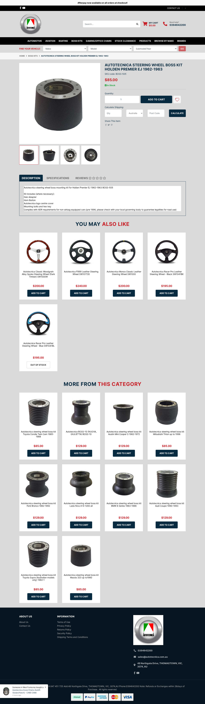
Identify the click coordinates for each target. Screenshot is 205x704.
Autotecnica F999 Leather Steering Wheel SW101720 (81, 272)
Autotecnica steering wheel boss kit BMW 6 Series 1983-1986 (124, 504)
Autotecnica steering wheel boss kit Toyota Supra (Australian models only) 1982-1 (38, 577)
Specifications (58, 178)
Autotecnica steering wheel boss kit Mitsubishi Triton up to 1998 (166, 432)
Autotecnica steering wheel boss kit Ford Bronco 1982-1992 (38, 504)
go (182, 48)
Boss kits (76, 41)
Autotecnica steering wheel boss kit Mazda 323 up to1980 (81, 576)
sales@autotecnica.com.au (153, 656)
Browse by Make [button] (164, 41)
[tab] (31, 178)
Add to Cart (156, 99)
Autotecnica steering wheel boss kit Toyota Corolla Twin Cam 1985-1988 (38, 434)
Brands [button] (181, 41)
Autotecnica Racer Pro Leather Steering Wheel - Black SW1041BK (167, 272)
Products (145, 41)
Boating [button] (63, 41)
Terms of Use (63, 622)
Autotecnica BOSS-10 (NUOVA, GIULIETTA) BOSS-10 (81, 432)
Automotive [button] (34, 41)
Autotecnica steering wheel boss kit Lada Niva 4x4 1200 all (81, 504)
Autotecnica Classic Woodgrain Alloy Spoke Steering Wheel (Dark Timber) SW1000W (38, 274)
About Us (23, 622)
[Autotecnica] (30, 23)
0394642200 (178, 24)
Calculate (177, 113)
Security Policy (64, 633)
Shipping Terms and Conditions (72, 637)
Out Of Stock (38, 365)
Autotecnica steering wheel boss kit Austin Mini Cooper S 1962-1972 (124, 432)
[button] (177, 99)
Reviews (82, 178)
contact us (173, 8)
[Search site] (137, 24)
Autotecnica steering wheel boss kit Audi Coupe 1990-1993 (166, 504)
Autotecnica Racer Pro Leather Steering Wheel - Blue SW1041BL (38, 344)
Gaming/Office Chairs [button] (99, 41)
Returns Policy (64, 629)
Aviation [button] (50, 41)
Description (31, 178)
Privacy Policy (64, 626)
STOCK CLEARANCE (125, 41)
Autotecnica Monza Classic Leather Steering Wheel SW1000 (124, 272)
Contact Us (24, 626)
